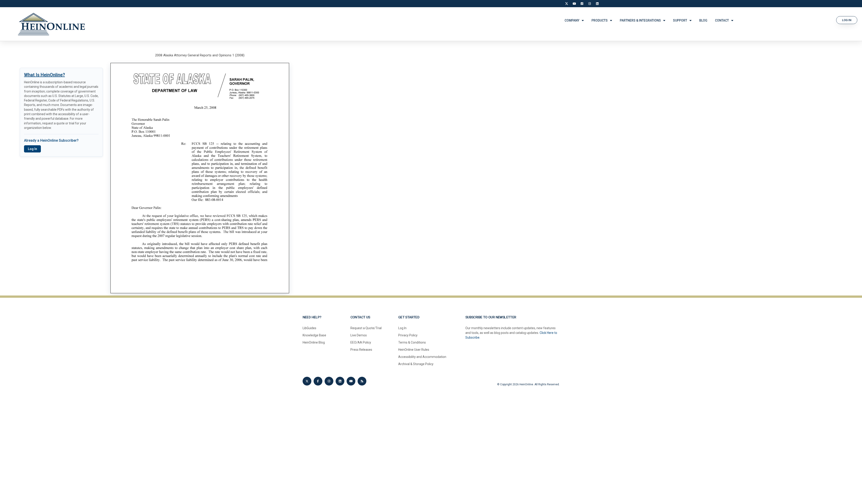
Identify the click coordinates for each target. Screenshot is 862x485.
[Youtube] (351, 381)
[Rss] (362, 381)
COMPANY (572, 20)
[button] (846, 20)
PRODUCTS (600, 20)
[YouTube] (574, 3)
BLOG (703, 20)
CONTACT (722, 20)
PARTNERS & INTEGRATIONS (640, 20)
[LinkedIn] (597, 3)
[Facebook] (582, 3)
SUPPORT (680, 20)
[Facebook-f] (318, 381)
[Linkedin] (340, 381)
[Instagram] (589, 3)
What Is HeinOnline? (44, 74)
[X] (566, 3)
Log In (32, 149)
